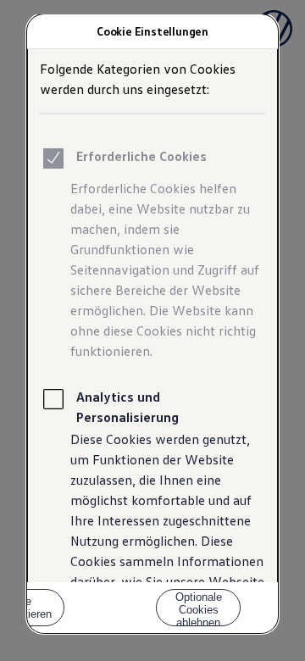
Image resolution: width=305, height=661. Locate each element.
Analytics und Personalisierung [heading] (127, 406)
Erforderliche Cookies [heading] (141, 155)
